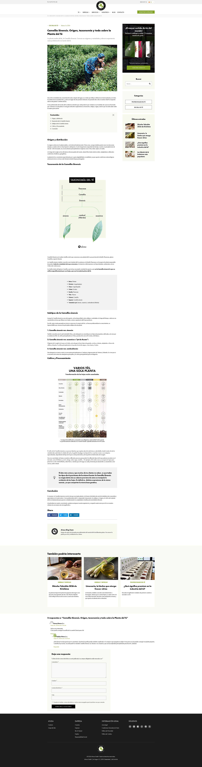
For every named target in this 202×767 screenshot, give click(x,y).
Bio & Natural (78, 731)
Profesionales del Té (137, 582)
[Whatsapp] (141, 726)
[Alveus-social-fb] (137, 726)
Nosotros (77, 725)
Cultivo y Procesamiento (58, 126)
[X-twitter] (149, 726)
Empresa (77, 728)
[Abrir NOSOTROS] (109, 12)
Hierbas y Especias (64, 582)
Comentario (55, 662)
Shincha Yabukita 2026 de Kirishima (144, 125)
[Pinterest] (145, 726)
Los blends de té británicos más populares (143, 154)
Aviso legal (105, 725)
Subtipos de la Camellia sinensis (60, 123)
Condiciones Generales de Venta (110, 728)
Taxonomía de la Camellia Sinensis (61, 121)
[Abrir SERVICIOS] (99, 12)
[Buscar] (150, 84)
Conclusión (55, 129)
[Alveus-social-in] (134, 726)
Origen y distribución (57, 118)
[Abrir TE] (80, 12)
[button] (151, 2)
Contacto (50, 725)
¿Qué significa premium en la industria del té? (143, 145)
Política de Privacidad (107, 731)
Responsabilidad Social (81, 737)
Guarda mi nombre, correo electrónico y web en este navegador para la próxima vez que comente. (79, 702)
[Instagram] (130, 726)
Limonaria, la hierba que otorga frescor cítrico (144, 135)
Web (53, 695)
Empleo (77, 734)
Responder (53, 634)
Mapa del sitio (52, 728)
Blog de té (52, 16)
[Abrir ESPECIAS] (89, 12)
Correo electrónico (57, 688)
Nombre (54, 680)
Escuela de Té (59, 16)
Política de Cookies (107, 734)
